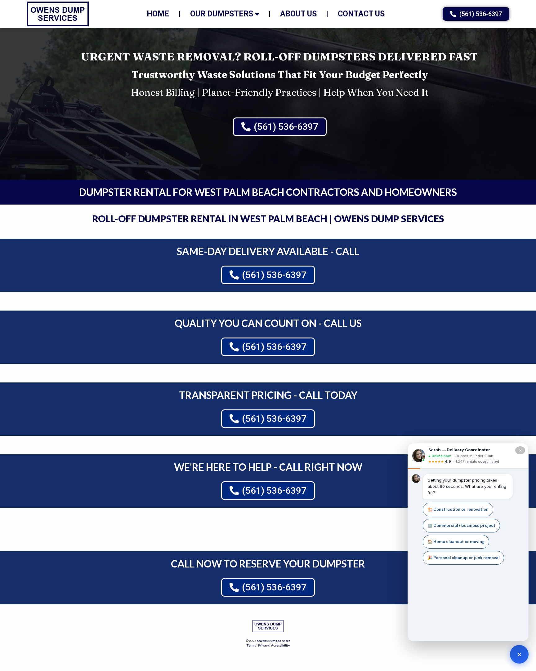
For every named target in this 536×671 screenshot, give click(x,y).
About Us (298, 13)
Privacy (263, 645)
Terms (251, 645)
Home (158, 13)
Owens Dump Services (273, 640)
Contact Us (361, 13)
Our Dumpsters (221, 13)
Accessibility (280, 645)
